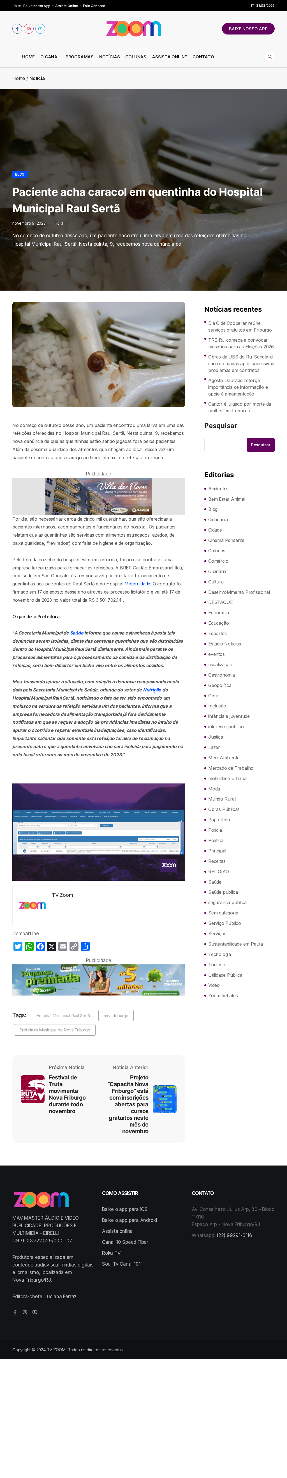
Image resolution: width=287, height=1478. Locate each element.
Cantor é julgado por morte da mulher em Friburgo (239, 407)
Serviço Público (224, 923)
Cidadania (218, 519)
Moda (214, 789)
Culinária (217, 571)
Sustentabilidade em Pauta (235, 944)
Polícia (215, 830)
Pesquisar (220, 426)
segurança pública (227, 902)
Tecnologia (219, 954)
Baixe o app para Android (129, 1220)
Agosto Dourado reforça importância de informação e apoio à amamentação (238, 387)
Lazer (214, 747)
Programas (80, 57)
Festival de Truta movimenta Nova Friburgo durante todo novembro (67, 1094)
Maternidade (137, 584)
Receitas (216, 861)
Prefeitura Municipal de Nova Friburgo (54, 1030)
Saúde (77, 633)
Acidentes (218, 488)
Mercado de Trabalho (230, 768)
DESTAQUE (220, 602)
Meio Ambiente (223, 757)
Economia (218, 612)
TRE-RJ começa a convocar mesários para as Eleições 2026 (241, 343)
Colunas (135, 57)
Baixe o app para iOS (125, 1209)
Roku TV (111, 1253)
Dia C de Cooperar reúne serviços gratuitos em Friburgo (240, 326)
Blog (19, 174)
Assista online (117, 1231)
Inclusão (217, 706)
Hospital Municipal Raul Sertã (63, 1015)
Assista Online (66, 6)
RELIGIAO (218, 871)
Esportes (217, 633)
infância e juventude (229, 716)
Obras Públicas (224, 809)
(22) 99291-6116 (234, 1235)
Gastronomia (221, 675)
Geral (213, 695)
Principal (217, 851)
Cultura (216, 582)
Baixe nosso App (36, 6)
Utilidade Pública (225, 975)
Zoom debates (223, 995)
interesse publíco (226, 726)
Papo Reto (219, 819)
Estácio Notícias (224, 644)
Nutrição (152, 690)
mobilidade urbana (227, 778)
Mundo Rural (222, 799)
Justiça (215, 737)
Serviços (217, 933)
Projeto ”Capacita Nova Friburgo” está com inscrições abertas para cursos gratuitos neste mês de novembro (128, 1104)
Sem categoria (223, 913)
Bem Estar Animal (226, 499)
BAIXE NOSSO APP (248, 28)
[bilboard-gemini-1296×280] (98, 496)
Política (215, 840)
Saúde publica (223, 892)
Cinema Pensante (226, 540)
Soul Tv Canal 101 (121, 1264)
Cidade (215, 530)
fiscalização (220, 664)
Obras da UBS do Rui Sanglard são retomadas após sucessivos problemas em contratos (241, 363)
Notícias (109, 57)
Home (28, 57)
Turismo (216, 964)
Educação (218, 623)
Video (214, 985)
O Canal (50, 57)
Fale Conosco (94, 6)
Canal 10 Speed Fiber (125, 1242)
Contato (203, 57)
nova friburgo (116, 1015)
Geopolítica (220, 685)
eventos (216, 654)
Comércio (218, 561)
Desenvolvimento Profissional (239, 592)
